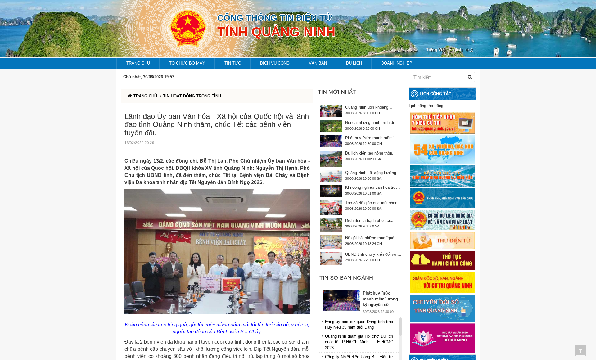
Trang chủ (138, 63)
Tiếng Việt (436, 49)
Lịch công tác (435, 94)
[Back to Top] (580, 350)
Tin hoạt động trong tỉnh (192, 96)
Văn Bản (318, 63)
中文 (469, 49)
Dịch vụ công (275, 63)
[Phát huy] (343, 300)
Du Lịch (354, 63)
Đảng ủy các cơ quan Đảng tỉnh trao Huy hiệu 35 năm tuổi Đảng (359, 324)
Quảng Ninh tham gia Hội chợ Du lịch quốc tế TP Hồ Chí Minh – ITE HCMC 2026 (359, 342)
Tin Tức (232, 63)
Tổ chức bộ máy (187, 63)
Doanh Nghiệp (396, 63)
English (455, 49)
